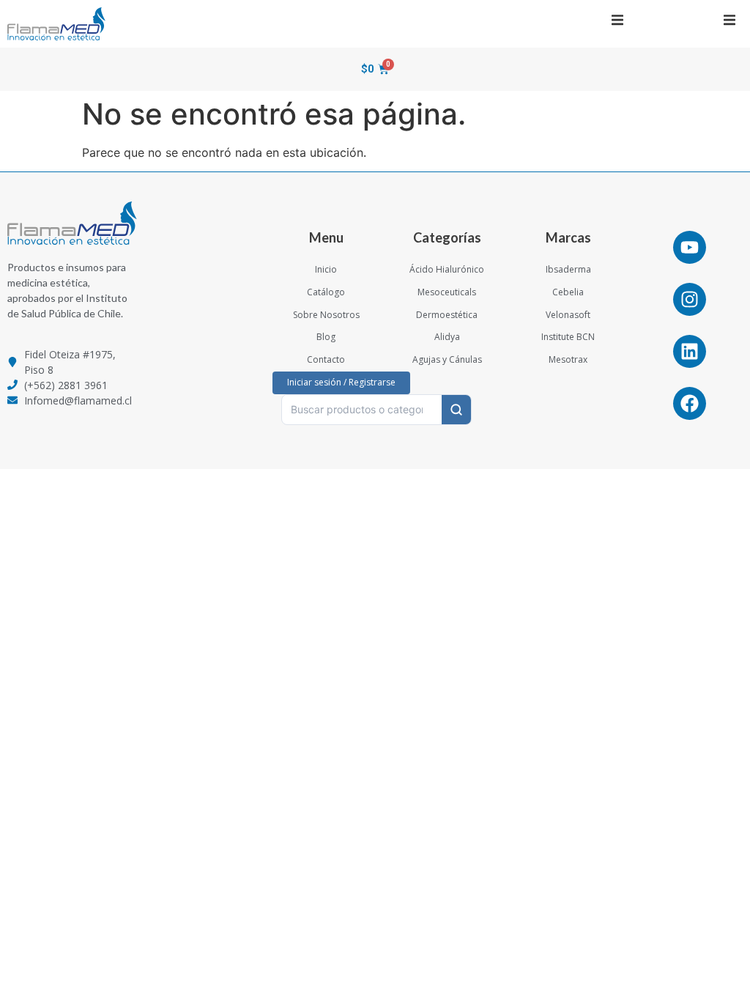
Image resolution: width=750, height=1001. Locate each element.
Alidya (447, 336)
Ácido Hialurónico (446, 269)
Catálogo (326, 292)
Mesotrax (568, 359)
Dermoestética (447, 315)
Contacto (326, 359)
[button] (617, 20)
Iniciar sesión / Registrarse (341, 382)
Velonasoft (568, 315)
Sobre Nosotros (326, 315)
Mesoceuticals (446, 292)
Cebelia (568, 292)
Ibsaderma (568, 269)
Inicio (326, 269)
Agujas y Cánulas (447, 359)
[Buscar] (456, 409)
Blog (325, 336)
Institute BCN (568, 336)
